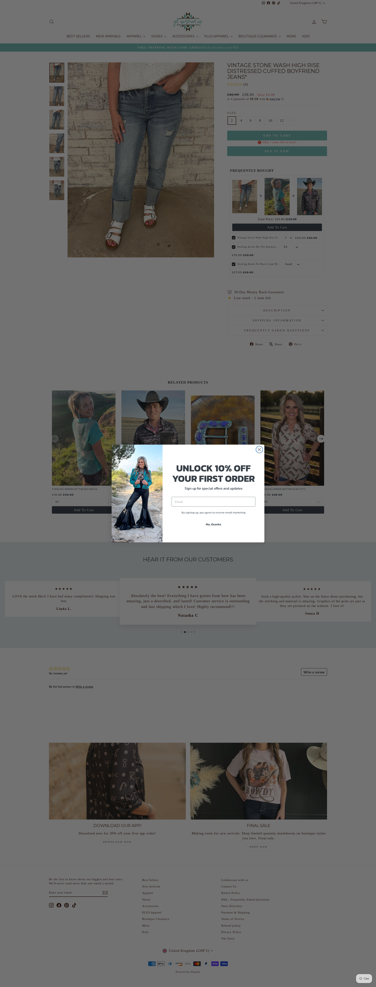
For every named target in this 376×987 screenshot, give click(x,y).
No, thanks (213, 524)
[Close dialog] (259, 449)
